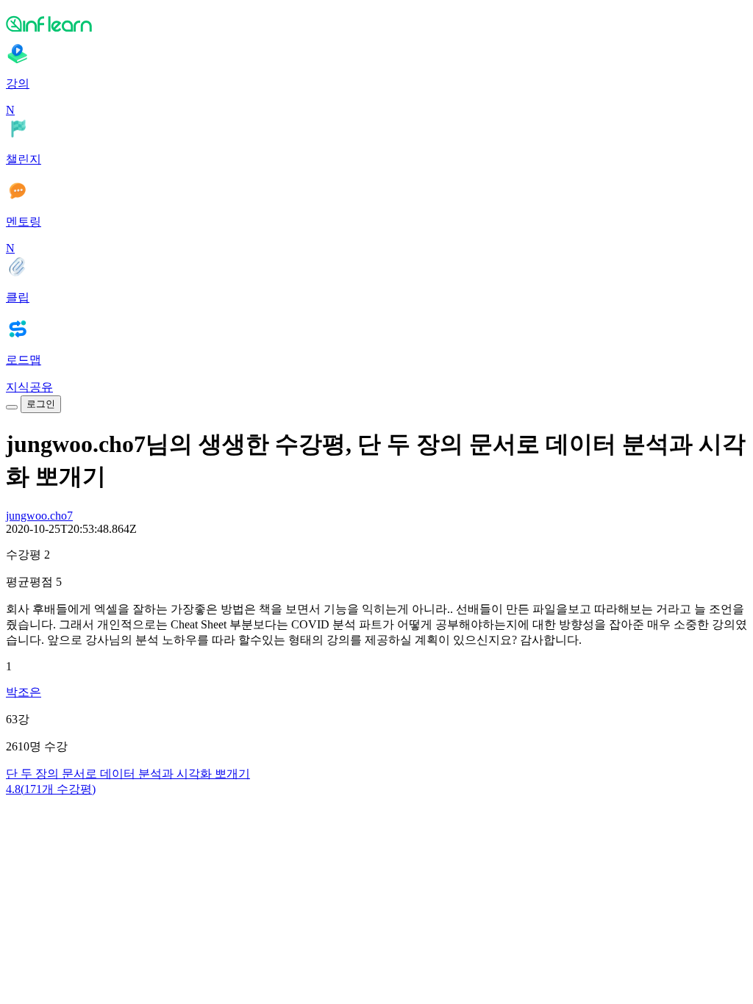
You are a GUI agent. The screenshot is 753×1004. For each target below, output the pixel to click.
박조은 (23, 692)
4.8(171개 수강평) (51, 789)
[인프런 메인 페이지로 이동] (376, 23)
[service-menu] (12, 407)
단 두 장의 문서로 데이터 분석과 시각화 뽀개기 (128, 773)
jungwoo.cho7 (39, 515)
